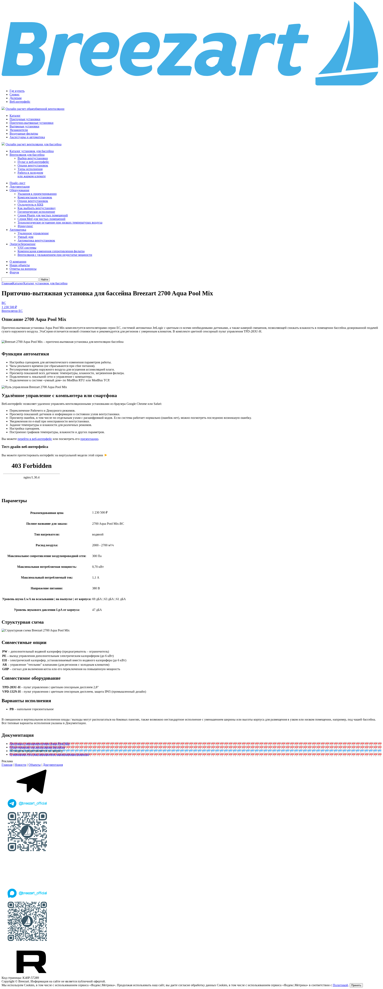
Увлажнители (19, 130)
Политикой (340, 985)
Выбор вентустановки (33, 158)
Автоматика (18, 229)
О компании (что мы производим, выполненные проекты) (49, 754)
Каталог (15, 115)
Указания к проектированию (37, 193)
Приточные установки (25, 119)
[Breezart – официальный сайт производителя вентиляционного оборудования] (191, 85)
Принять (356, 985)
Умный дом (25, 237)
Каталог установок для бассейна (32, 151)
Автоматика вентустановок (36, 240)
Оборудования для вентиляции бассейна (37, 747)
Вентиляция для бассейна (27, 154)
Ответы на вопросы (23, 268)
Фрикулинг (25, 226)
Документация (20, 186)
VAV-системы (27, 247)
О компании (18, 261)
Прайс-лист (17, 183)
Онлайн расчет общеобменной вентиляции (35, 108)
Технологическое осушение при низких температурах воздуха (60, 222)
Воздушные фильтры (24, 133)
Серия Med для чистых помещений (41, 219)
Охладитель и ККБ (30, 204)
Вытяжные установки (24, 126)
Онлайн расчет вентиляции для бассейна (33, 144)
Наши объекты (20, 265)
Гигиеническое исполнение (36, 211)
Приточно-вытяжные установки (31, 122)
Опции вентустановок (33, 165)
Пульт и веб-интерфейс (33, 162)
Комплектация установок (35, 197)
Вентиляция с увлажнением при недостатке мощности (55, 254)
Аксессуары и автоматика (27, 137)
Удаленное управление (33, 233)
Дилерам (16, 98)
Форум (14, 272)
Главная (7, 283)
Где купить (17, 91)
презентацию (89, 439)
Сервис (15, 94)
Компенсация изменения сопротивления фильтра (51, 251)
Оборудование (19, 190)
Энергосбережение (23, 244)
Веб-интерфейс (20, 101)
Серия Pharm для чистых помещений (43, 215)
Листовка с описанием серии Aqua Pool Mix (40, 743)
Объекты (35, 764)
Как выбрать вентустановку (37, 208)
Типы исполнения (30, 169)
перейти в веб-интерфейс (35, 439)
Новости (20, 764)
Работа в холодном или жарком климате (32, 174)
